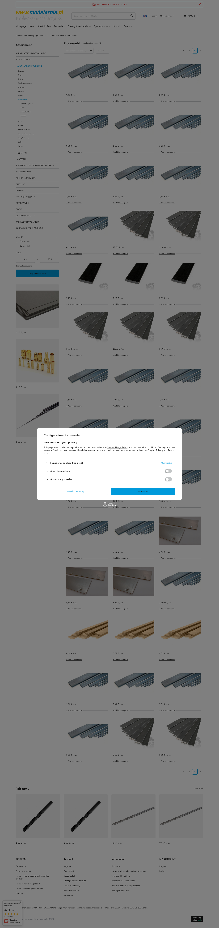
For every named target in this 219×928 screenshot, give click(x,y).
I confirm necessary (75, 491)
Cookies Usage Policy (117, 447)
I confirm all (143, 491)
